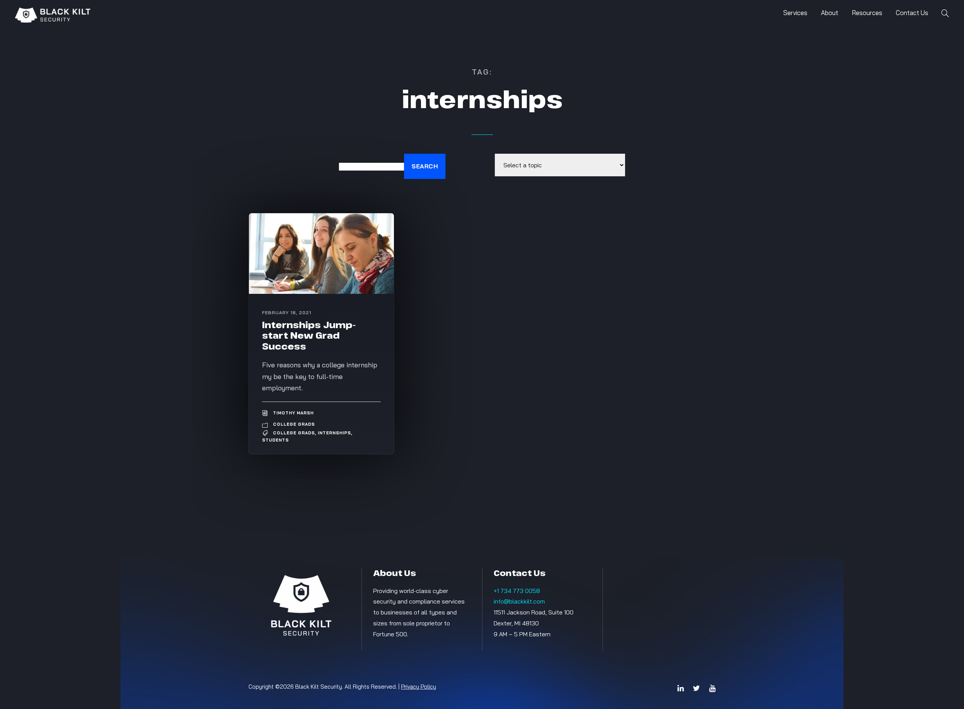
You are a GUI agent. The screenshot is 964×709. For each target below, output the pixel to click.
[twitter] (696, 688)
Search (425, 166)
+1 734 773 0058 (517, 590)
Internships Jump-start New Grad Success (309, 335)
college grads (294, 432)
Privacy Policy (418, 686)
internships (334, 432)
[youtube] (712, 688)
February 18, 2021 (286, 312)
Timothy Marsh (293, 413)
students (275, 440)
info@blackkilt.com (519, 601)
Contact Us (912, 13)
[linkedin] (680, 688)
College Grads (294, 424)
